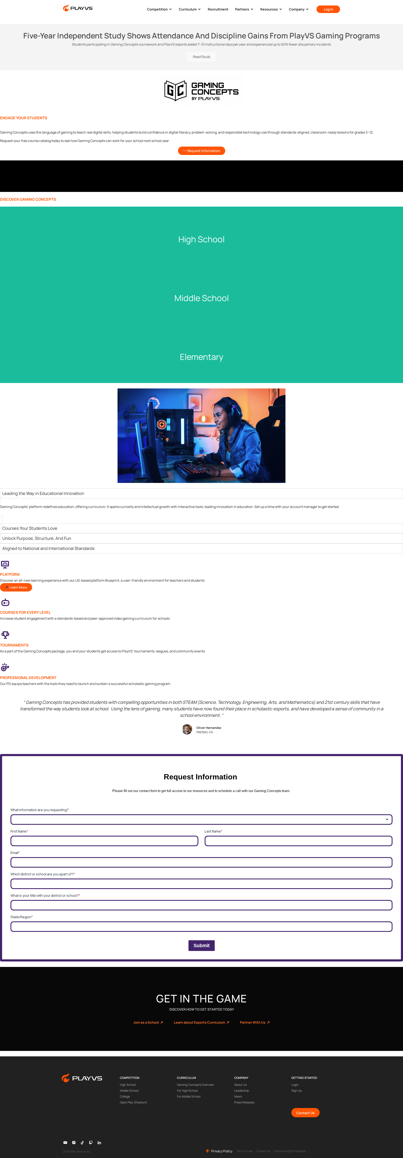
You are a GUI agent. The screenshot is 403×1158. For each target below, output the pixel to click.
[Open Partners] (252, 9)
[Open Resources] (280, 9)
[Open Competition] (170, 9)
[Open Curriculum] (199, 9)
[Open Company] (307, 9)
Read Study (201, 56)
